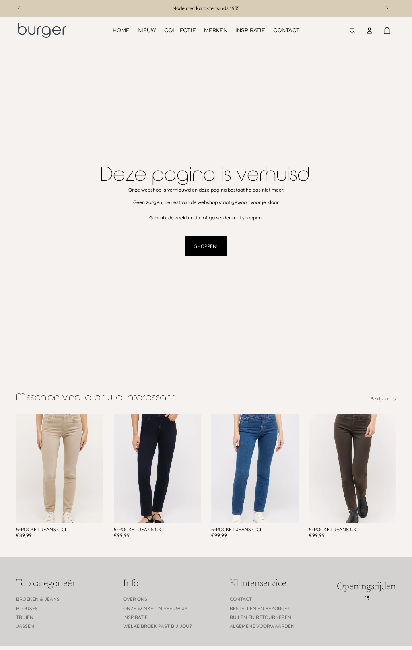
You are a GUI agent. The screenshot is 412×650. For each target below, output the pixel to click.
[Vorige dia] (25, 468)
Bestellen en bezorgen (260, 608)
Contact (241, 599)
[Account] (369, 30)
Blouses (27, 608)
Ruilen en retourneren (260, 617)
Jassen (25, 626)
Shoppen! (206, 246)
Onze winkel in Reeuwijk (155, 608)
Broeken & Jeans (38, 599)
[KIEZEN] (91, 510)
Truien (24, 617)
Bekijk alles (383, 399)
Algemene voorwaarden (262, 626)
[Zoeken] (352, 30)
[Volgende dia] (94, 468)
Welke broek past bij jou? (157, 626)
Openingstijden (366, 587)
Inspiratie (135, 617)
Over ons (135, 599)
